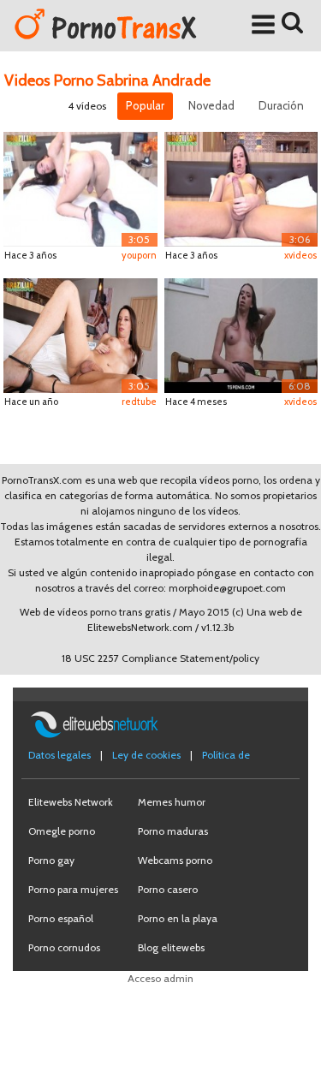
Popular (145, 105)
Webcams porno (175, 860)
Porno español (60, 918)
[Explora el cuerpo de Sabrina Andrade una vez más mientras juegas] (80, 188)
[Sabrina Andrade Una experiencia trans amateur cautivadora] (241, 334)
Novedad (211, 105)
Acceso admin (160, 978)
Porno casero (168, 889)
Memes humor (171, 801)
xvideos (300, 255)
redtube (139, 402)
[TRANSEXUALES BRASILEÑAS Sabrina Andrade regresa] (241, 188)
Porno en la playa (177, 918)
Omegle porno (61, 831)
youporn (139, 255)
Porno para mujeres (73, 889)
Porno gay (51, 860)
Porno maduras (173, 831)
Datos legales (59, 754)
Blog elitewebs (171, 947)
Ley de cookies (146, 754)
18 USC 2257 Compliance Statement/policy (160, 658)
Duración (281, 105)
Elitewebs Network (70, 801)
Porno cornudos (64, 947)
